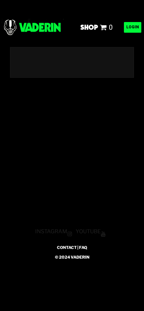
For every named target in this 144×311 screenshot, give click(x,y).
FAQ (83, 247)
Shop (89, 27)
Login (132, 27)
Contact (67, 247)
